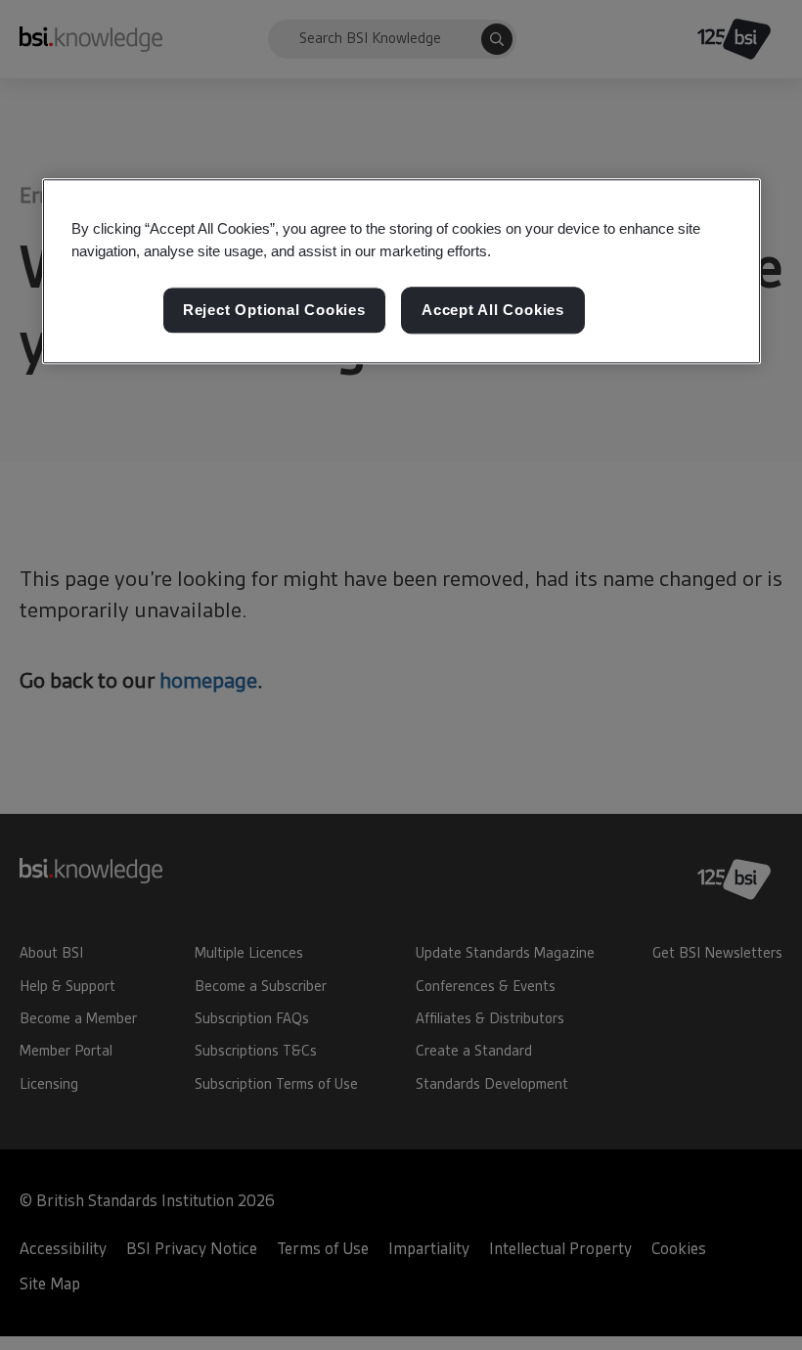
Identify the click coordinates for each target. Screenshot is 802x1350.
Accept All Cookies (493, 310)
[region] (401, 271)
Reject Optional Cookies (274, 310)
